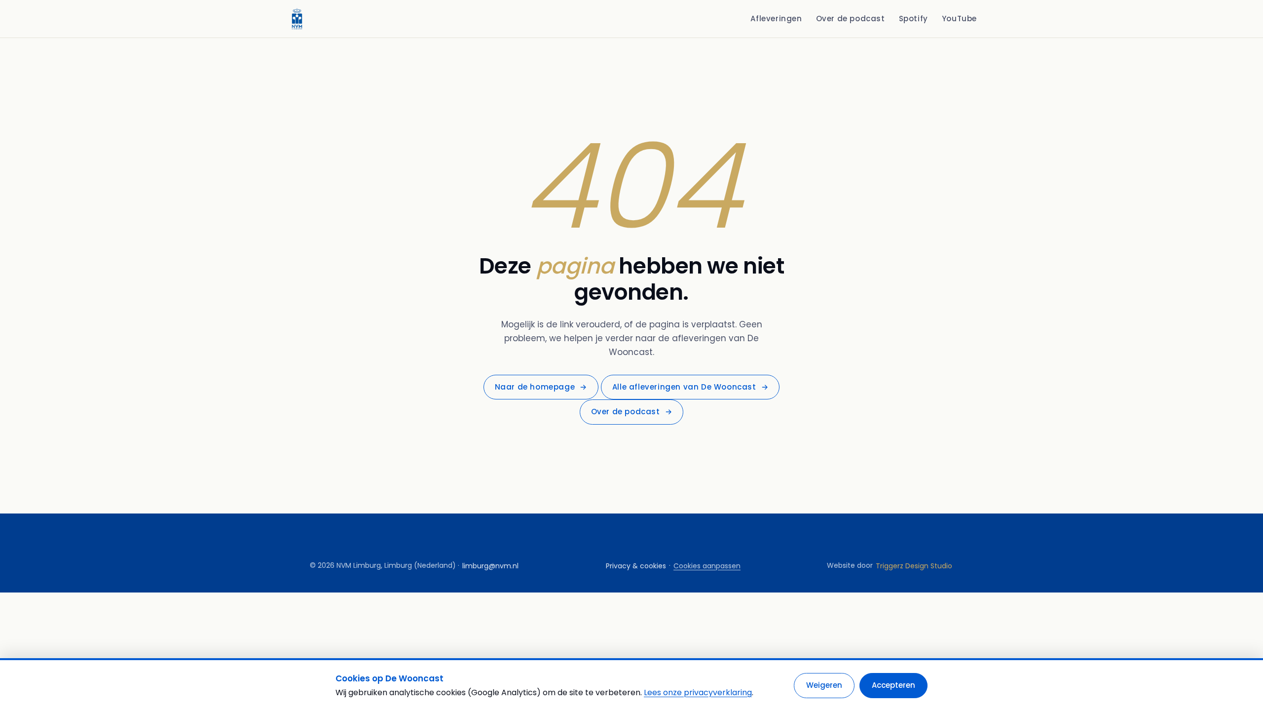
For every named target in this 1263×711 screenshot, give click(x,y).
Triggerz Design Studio (914, 566)
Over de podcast (850, 18)
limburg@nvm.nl (490, 566)
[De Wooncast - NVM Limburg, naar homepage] (297, 19)
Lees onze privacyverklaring (698, 692)
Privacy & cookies (636, 566)
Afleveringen (776, 18)
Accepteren (893, 685)
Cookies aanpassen (707, 566)
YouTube (959, 18)
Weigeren (824, 685)
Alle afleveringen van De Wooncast (690, 387)
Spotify (913, 18)
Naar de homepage (541, 387)
